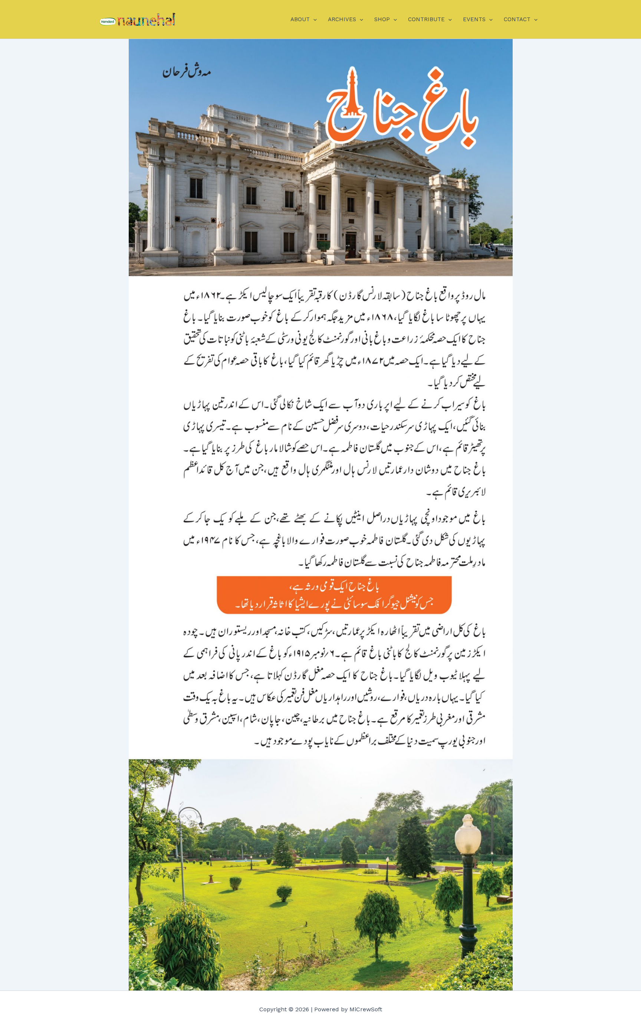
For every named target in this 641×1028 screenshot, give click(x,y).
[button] (313, 19)
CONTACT (517, 19)
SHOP (382, 19)
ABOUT (300, 19)
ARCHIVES (342, 19)
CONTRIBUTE (426, 19)
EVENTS (474, 19)
